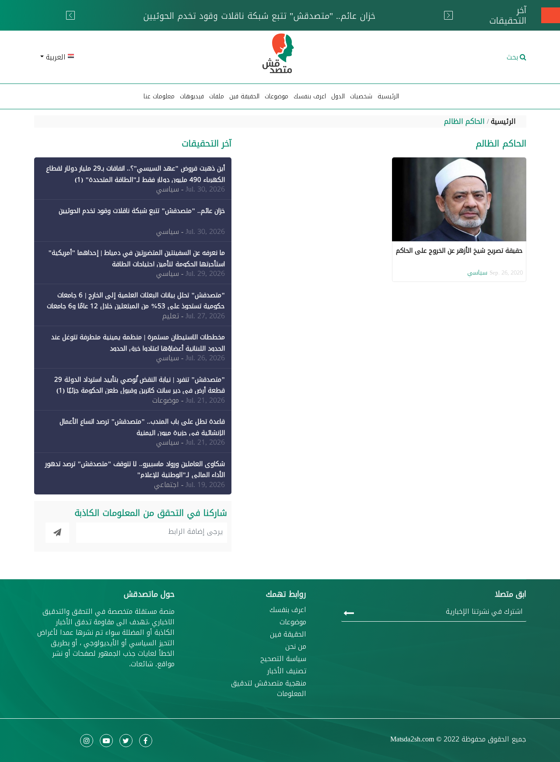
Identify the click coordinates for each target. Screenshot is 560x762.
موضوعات (293, 622)
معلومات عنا (159, 96)
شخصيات (361, 96)
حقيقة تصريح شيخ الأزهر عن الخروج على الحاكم (459, 250)
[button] (114, 57)
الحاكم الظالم (464, 121)
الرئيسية (388, 96)
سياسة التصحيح (283, 659)
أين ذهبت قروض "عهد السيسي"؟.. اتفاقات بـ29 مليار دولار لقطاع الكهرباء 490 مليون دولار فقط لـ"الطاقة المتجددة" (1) (135, 174)
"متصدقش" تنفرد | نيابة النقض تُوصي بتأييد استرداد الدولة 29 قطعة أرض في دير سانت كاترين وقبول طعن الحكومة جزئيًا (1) (139, 385)
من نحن (295, 646)
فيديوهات (192, 96)
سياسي (477, 272)
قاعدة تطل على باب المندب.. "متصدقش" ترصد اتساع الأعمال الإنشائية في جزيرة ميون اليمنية (142, 427)
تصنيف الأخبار (286, 671)
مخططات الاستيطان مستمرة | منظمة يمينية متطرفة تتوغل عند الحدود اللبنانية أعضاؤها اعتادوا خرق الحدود (138, 343)
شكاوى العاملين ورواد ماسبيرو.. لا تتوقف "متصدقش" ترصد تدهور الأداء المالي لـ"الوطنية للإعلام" (135, 469)
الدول (338, 96)
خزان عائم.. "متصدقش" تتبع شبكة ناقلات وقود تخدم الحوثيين (142, 211)
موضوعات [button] (276, 96)
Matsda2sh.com (412, 739)
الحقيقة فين (244, 96)
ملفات (216, 96)
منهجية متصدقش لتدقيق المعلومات (268, 688)
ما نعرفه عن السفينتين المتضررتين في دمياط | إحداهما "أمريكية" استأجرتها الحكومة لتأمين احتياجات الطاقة (136, 258)
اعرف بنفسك (310, 96)
